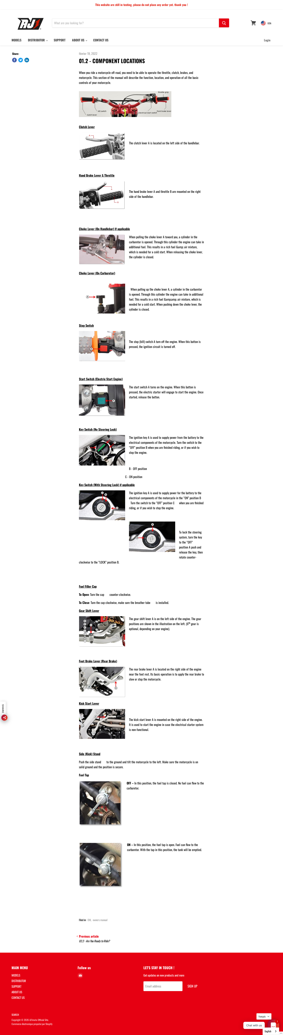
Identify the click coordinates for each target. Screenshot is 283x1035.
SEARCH (15, 1015)
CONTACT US (100, 40)
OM (89, 920)
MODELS (16, 40)
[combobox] (271, 1031)
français (262, 1016)
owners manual (100, 920)
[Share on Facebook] (14, 60)
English (268, 1031)
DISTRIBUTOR (37, 40)
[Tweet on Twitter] (20, 60)
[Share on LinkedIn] (26, 60)
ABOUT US (78, 40)
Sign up (192, 986)
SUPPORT (59, 40)
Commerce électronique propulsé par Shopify (32, 1024)
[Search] (224, 22)
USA (269, 23)
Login (267, 40)
